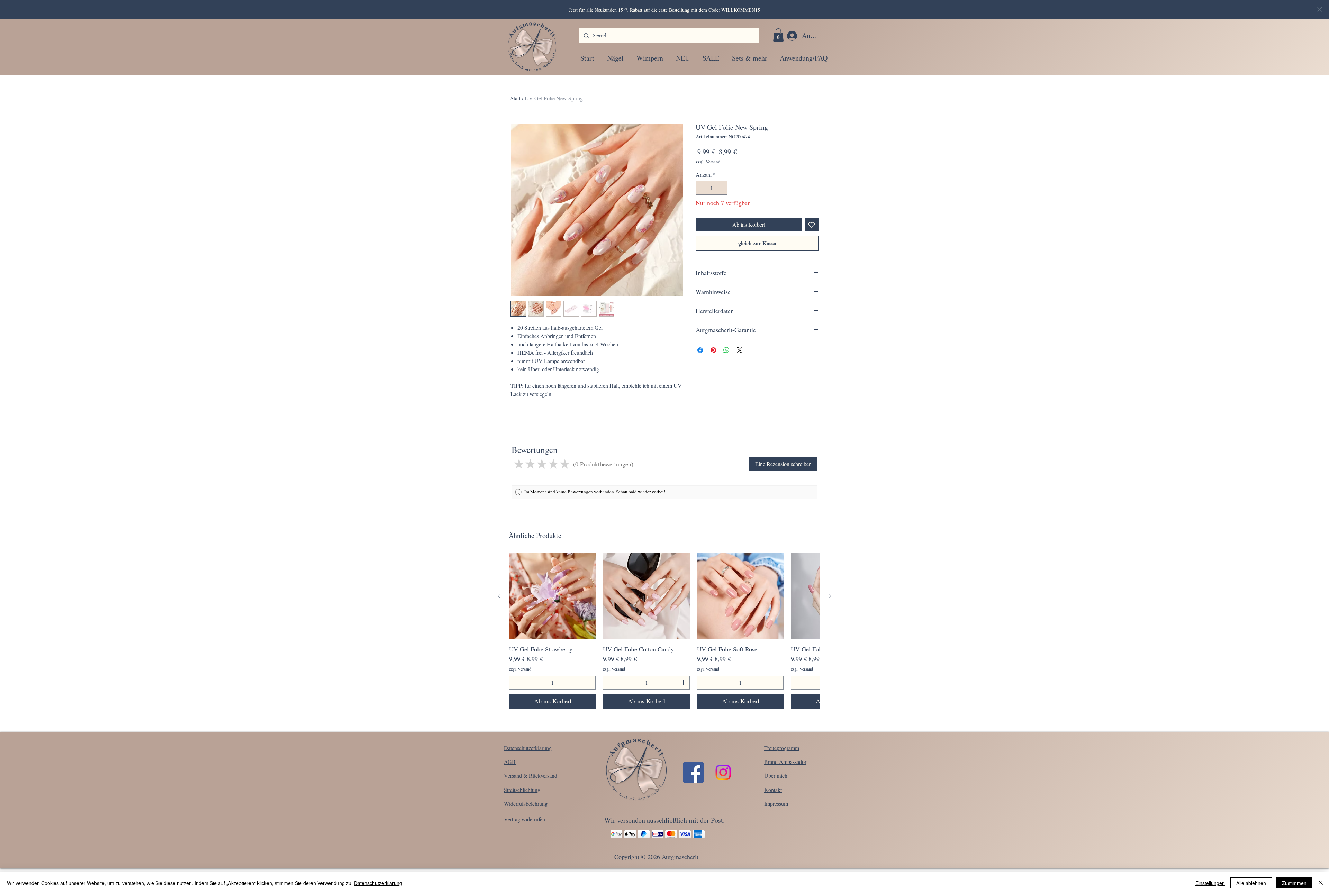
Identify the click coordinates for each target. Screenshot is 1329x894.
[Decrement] (701, 187)
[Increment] (721, 187)
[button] (778, 35)
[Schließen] (1321, 882)
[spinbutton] (711, 187)
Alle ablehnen (1251, 882)
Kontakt (773, 789)
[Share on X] (739, 350)
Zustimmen (1294, 882)
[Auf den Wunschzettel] (812, 224)
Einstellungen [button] (1210, 882)
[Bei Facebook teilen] (700, 350)
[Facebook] (693, 772)
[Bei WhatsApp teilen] (726, 350)
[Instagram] (723, 772)
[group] (664, 630)
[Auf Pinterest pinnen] (713, 350)
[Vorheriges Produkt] (499, 596)
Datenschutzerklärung (378, 882)
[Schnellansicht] (552, 596)
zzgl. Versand (708, 161)
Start (515, 98)
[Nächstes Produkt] (830, 596)
